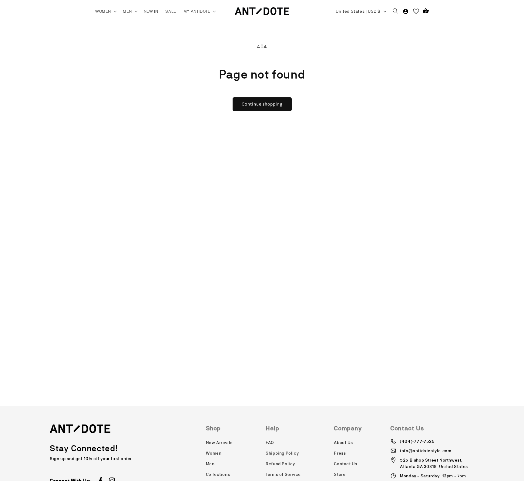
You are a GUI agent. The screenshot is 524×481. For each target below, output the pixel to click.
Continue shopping (262, 104)
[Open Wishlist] (416, 11)
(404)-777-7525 (417, 441)
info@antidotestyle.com (425, 450)
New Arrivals (219, 442)
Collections (218, 474)
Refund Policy (280, 463)
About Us (343, 442)
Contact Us (345, 463)
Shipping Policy (282, 453)
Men (210, 463)
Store (339, 474)
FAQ (270, 442)
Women (214, 453)
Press (340, 453)
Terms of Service (283, 474)
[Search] (395, 11)
